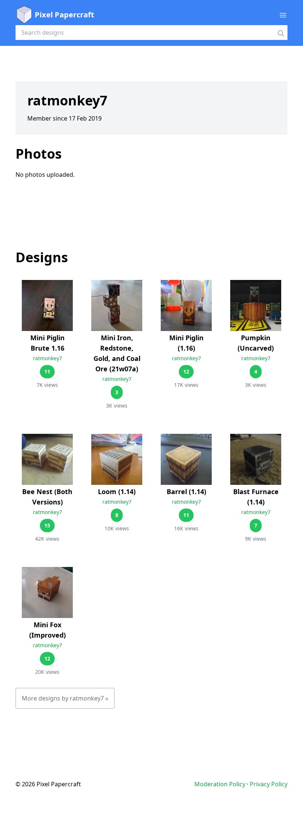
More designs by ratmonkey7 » (65, 698)
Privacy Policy (268, 784)
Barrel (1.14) (186, 491)
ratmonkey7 (47, 358)
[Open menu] (283, 15)
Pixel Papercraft (64, 15)
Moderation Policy (219, 784)
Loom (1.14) (117, 491)
